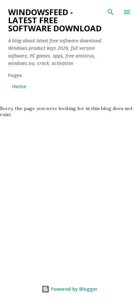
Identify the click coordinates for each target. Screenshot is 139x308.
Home (19, 86)
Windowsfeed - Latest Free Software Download (55, 20)
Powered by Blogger (74, 289)
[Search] (111, 12)
